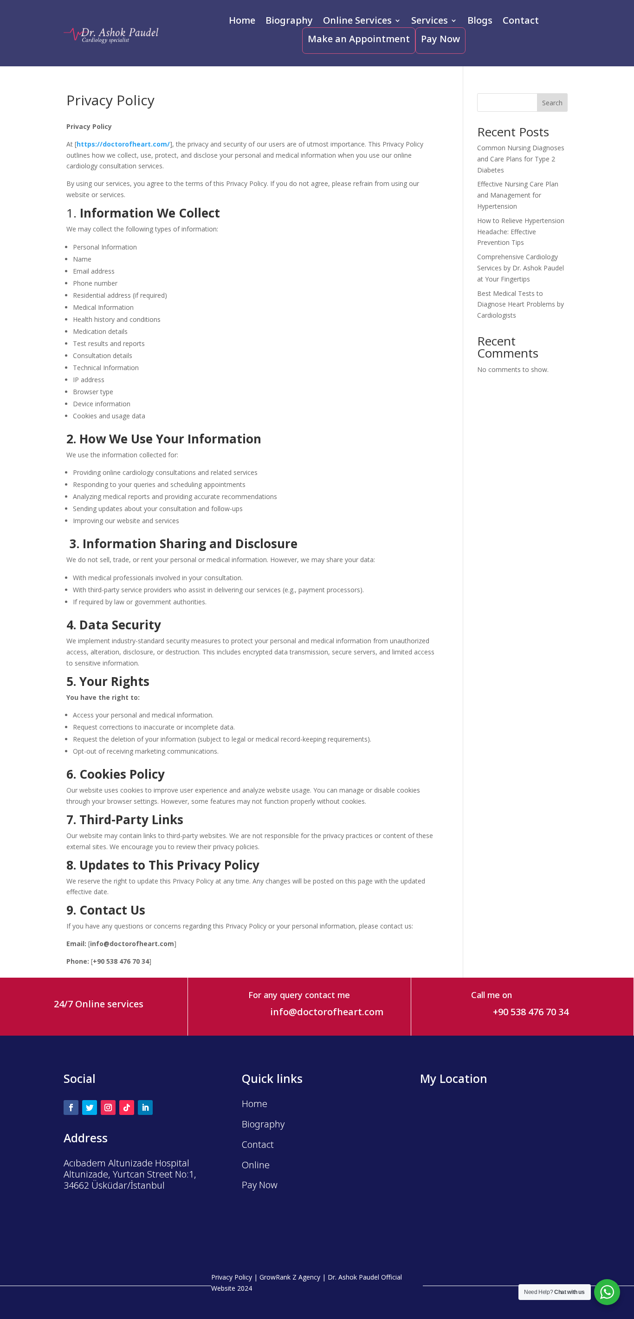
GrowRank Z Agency (289, 1277)
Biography (289, 21)
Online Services (357, 21)
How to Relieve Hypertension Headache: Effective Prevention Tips (520, 231)
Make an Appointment (359, 38)
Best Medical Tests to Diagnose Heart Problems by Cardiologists (520, 304)
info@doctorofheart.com (326, 1011)
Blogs (479, 21)
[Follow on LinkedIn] (145, 1107)
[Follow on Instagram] (108, 1107)
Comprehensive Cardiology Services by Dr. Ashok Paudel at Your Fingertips (520, 267)
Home (242, 21)
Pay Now (440, 38)
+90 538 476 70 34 (531, 1011)
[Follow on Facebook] (71, 1107)
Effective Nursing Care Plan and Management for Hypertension (517, 195)
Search (552, 102)
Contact (521, 21)
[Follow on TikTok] (126, 1107)
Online (256, 1165)
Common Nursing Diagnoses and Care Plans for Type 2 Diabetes (520, 158)
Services (429, 21)
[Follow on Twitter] (89, 1107)
